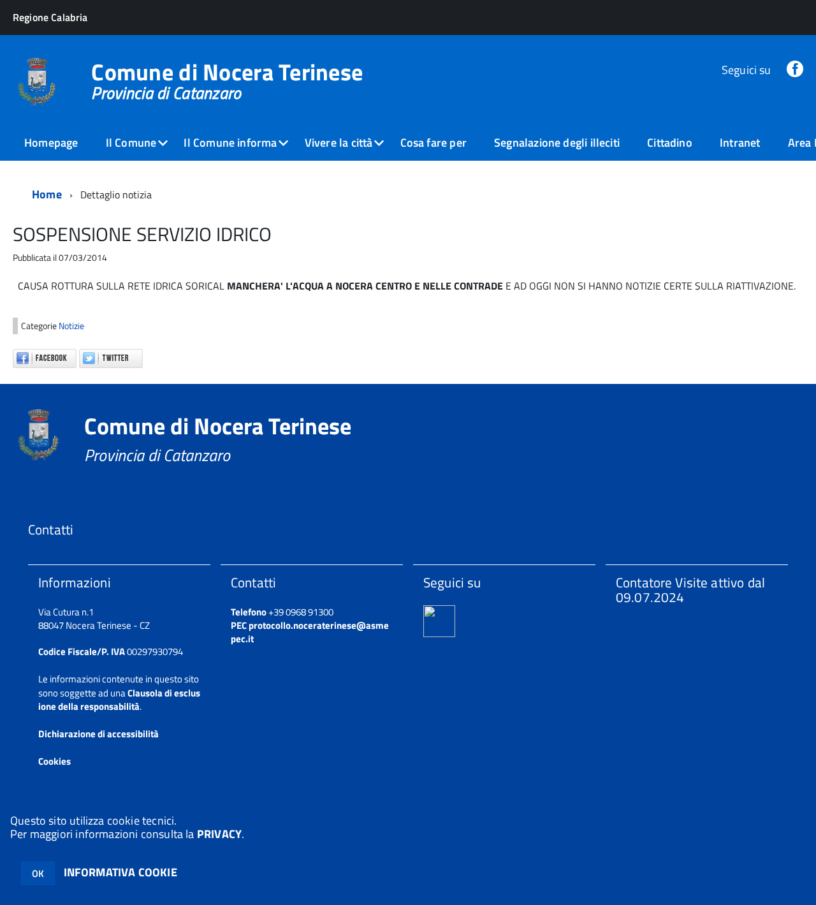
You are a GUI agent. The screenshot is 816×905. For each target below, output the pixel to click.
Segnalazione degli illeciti (557, 142)
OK (38, 873)
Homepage (51, 142)
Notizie (71, 326)
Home (47, 194)
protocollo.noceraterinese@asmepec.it (310, 632)
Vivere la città (339, 142)
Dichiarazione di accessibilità (98, 733)
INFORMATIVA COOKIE (120, 872)
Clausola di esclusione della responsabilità (119, 700)
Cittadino (669, 142)
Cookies (54, 761)
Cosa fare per (433, 142)
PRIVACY (219, 833)
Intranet (740, 142)
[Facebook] (795, 69)
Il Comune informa (230, 142)
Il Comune (131, 142)
